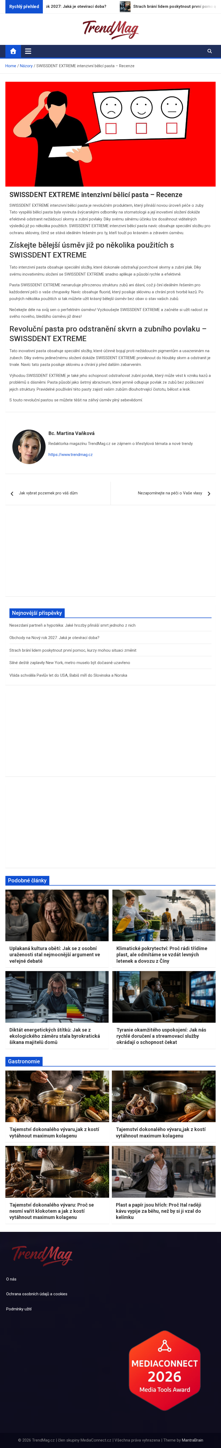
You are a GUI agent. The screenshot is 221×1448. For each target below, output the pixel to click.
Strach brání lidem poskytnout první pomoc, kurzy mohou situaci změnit (72, 650)
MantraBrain (192, 1440)
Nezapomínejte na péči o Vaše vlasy (170, 493)
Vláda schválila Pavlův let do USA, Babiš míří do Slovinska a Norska (68, 675)
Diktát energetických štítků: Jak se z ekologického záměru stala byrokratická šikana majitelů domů (54, 1036)
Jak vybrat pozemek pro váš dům (48, 493)
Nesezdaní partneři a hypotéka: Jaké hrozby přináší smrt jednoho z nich (72, 625)
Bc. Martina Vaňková (72, 433)
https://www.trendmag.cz (71, 454)
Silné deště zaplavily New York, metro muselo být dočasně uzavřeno (69, 662)
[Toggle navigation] (28, 51)
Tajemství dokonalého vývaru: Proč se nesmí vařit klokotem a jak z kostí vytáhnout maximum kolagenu (51, 1211)
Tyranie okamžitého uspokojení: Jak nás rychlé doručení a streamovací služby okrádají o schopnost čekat (161, 1036)
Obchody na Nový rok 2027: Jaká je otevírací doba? (54, 637)
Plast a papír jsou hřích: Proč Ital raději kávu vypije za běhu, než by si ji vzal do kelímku (158, 1211)
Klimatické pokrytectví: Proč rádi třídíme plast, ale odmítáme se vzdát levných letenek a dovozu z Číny (161, 955)
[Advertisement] (110, 554)
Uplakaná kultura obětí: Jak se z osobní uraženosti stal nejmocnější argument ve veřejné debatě (54, 955)
